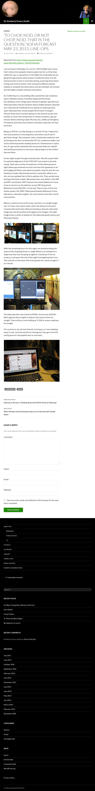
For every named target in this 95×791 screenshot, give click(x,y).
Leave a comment (46, 53)
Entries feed (8, 759)
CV (7, 540)
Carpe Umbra (9, 614)
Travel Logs (8, 559)
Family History (9, 563)
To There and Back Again (13, 618)
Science (7, 31)
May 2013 (7, 696)
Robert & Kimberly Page (13, 568)
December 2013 (10, 682)
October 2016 (9, 664)
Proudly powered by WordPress (14, 788)
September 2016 (10, 669)
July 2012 (7, 700)
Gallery (7, 554)
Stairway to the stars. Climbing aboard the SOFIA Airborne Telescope (30, 401)
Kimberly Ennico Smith (26, 53)
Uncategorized (9, 739)
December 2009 (10, 714)
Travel (6, 734)
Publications (11, 536)
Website (7, 490)
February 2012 (9, 709)
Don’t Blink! (8, 609)
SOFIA (20, 389)
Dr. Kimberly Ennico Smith (16, 21)
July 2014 (7, 678)
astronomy (10, 389)
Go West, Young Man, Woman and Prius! (19, 605)
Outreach (8, 549)
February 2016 (9, 673)
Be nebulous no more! (12, 623)
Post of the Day (30, 639)
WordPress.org (9, 768)
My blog (7, 545)
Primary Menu (92, 21)
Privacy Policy (9, 778)
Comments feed (10, 764)
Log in (6, 755)
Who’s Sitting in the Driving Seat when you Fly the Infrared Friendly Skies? (29, 412)
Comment (8, 437)
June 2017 (8, 660)
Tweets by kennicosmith (76, 31)
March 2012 (8, 705)
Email (7, 479)
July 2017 (7, 655)
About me (7, 526)
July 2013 (7, 687)
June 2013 (8, 691)
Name (7, 469)
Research (10, 531)
